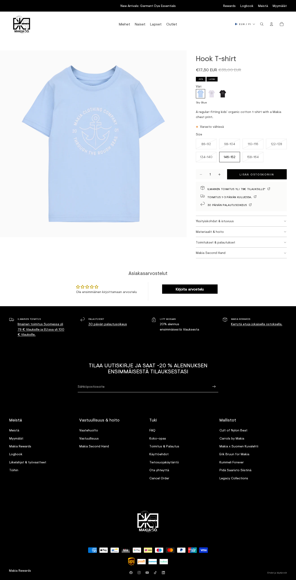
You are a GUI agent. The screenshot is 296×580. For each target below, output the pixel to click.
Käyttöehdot (159, 454)
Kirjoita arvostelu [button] (190, 289)
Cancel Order (159, 477)
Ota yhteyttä (159, 470)
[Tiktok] (156, 572)
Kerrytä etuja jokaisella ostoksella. (256, 323)
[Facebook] (132, 572)
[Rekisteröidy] (214, 386)
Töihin (13, 470)
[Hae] (262, 24)
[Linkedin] (164, 572)
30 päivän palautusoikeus (227, 204)
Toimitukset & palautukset (215, 242)
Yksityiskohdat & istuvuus (215, 220)
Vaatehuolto (88, 430)
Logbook (246, 5)
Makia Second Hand (210, 252)
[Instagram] (140, 572)
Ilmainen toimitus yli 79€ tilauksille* (236, 188)
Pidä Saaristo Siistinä (235, 470)
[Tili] (271, 24)
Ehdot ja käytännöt (277, 572)
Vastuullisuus (89, 438)
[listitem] (200, 93)
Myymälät (280, 5)
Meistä (263, 5)
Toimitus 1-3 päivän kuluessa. (230, 197)
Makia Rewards (20, 446)
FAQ (152, 430)
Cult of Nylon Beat (233, 430)
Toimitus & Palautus (164, 446)
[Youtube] (148, 572)
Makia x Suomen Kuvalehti (238, 446)
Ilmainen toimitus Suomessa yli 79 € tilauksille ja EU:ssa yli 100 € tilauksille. (41, 329)
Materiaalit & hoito (210, 231)
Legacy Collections (233, 477)
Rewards (229, 5)
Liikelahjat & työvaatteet (27, 461)
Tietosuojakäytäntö (164, 461)
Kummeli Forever (231, 461)
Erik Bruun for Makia (234, 454)
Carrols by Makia (231, 438)
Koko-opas (157, 438)
